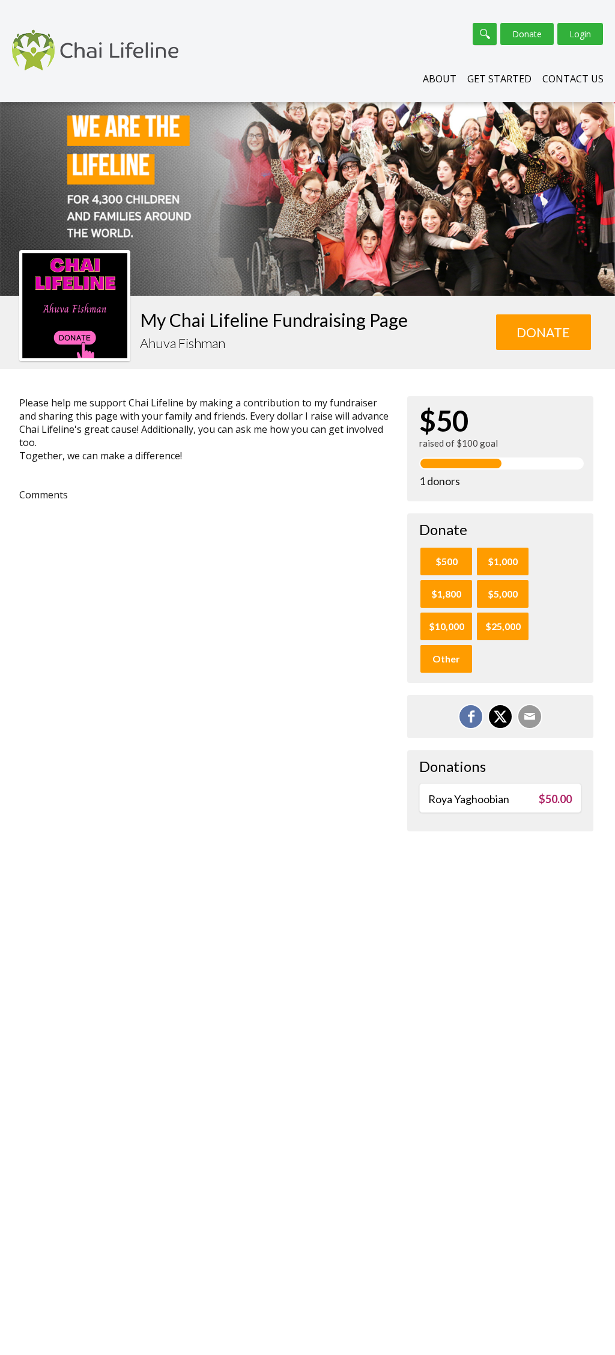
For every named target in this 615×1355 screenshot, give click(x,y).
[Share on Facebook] (470, 716)
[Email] (529, 716)
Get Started (499, 78)
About (439, 78)
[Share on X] (500, 716)
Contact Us (573, 78)
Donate (527, 34)
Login (580, 34)
